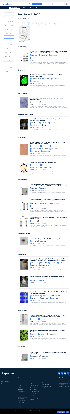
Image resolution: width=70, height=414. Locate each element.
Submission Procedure (35, 381)
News (2, 379)
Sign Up (60, 4)
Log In (55, 4)
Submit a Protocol (34, 385)
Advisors (20, 385)
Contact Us (20, 406)
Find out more (61, 412)
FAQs (2, 383)
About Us (20, 381)
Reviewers (20, 389)
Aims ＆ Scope (21, 383)
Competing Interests (34, 395)
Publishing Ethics (33, 393)
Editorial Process (33, 387)
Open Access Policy (22, 395)
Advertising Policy (45, 384)
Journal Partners (21, 400)
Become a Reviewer (40, 7)
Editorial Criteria (33, 389)
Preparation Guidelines (35, 383)
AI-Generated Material (35, 391)
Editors (19, 387)
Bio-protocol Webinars (64, 386)
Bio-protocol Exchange (64, 381)
